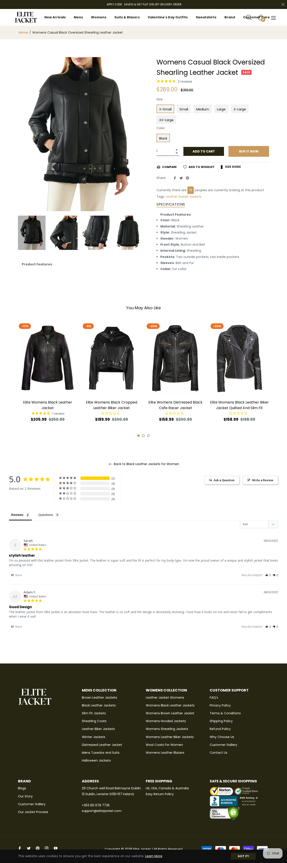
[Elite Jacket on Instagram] (46, 848)
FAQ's (214, 697)
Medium (202, 109)
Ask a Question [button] (224, 480)
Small (184, 109)
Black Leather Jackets (99, 705)
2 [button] (143, 435)
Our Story (25, 796)
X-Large (240, 109)
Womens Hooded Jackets (166, 721)
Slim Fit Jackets (94, 713)
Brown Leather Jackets (99, 697)
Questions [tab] (45, 515)
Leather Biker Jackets (98, 729)
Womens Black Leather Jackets (170, 705)
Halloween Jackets (96, 760)
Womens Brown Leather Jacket (170, 713)
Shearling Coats (94, 721)
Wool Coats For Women (164, 745)
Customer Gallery (223, 745)
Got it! (243, 856)
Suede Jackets (189, 196)
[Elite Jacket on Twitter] (28, 848)
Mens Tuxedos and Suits (101, 752)
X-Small (165, 109)
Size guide (232, 167)
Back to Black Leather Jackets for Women (146, 464)
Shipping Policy (221, 721)
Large (221, 109)
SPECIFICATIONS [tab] (171, 204)
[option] (48, 379)
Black (163, 138)
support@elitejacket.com (102, 811)
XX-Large (166, 120)
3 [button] (148, 435)
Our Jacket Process (33, 812)
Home (23, 32)
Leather (172, 196)
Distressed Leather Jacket (102, 745)
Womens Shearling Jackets (167, 729)
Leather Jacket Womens (165, 697)
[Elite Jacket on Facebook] (20, 848)
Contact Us (218, 752)
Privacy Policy (220, 705)
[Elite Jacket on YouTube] (55, 848)
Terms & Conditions (225, 713)
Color (161, 128)
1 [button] (138, 435)
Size (160, 99)
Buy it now (249, 151)
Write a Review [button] (262, 480)
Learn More (153, 856)
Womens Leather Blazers (165, 752)
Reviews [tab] (17, 515)
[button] (268, 575)
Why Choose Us (222, 737)
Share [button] (18, 575)
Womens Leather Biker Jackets (170, 737)
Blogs (22, 788)
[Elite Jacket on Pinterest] (37, 848)
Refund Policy (220, 729)
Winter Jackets (93, 737)
